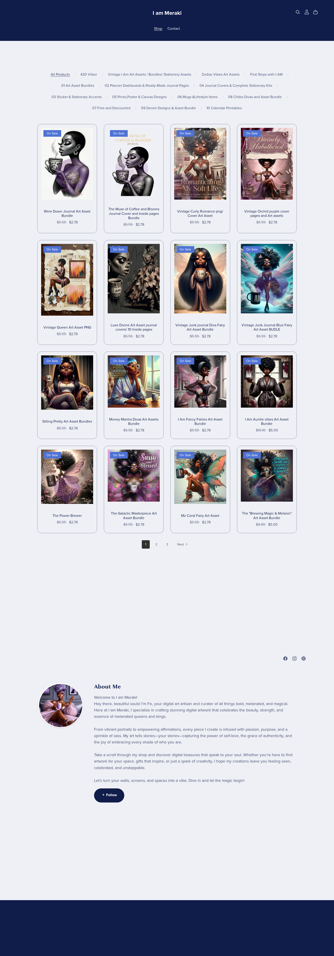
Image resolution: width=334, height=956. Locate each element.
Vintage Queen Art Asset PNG (67, 327)
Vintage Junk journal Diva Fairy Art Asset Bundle (200, 327)
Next (181, 544)
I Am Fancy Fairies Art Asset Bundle (200, 421)
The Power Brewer (67, 515)
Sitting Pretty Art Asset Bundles (67, 421)
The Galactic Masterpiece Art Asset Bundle (134, 515)
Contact (173, 28)
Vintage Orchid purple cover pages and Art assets (266, 213)
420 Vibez (88, 74)
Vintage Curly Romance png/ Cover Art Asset (200, 213)
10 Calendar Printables (224, 108)
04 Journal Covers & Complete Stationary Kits (235, 86)
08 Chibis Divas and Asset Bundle (255, 97)
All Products (60, 74)
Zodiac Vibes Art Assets (220, 74)
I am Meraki (167, 13)
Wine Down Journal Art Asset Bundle (67, 213)
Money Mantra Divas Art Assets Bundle (133, 421)
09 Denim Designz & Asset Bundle (168, 108)
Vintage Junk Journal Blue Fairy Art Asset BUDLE (267, 327)
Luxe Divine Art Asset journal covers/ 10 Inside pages (134, 327)
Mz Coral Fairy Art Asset (200, 515)
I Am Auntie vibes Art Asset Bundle (267, 421)
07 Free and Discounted (111, 108)
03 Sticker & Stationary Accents (77, 97)
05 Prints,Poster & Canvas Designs (139, 97)
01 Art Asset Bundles (77, 86)
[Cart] (317, 12)
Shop (158, 28)
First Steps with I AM (266, 74)
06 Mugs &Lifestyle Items (197, 97)
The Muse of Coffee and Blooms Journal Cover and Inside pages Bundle (133, 213)
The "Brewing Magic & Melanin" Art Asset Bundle (267, 515)
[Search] (298, 12)
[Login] (306, 12)
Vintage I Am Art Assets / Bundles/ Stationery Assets (149, 74)
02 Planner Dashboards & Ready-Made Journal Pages (147, 86)
